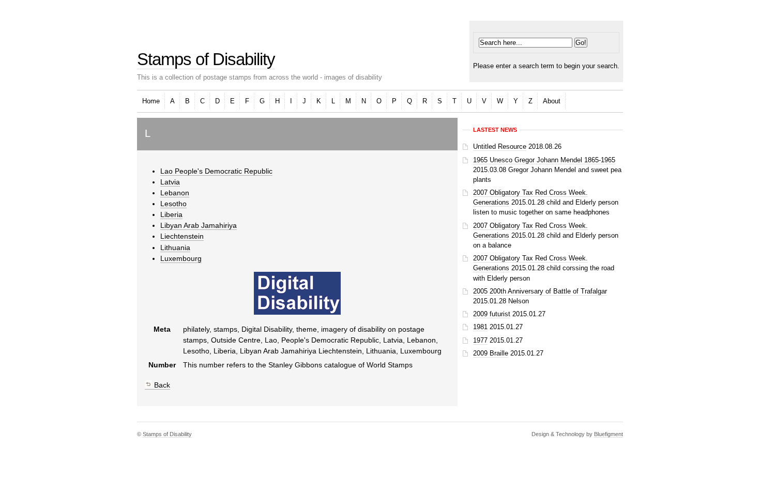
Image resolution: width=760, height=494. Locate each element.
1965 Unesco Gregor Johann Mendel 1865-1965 (544, 160)
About (551, 101)
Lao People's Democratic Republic (216, 171)
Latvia (170, 182)
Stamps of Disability (206, 59)
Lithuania (175, 247)
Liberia (171, 214)
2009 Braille (490, 353)
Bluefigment (608, 434)
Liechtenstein (182, 236)
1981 (480, 327)
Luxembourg (181, 258)
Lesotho (173, 203)
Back (161, 385)
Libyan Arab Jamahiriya (198, 225)
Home (151, 101)
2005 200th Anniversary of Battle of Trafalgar (540, 291)
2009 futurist (491, 314)
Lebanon (174, 193)
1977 (480, 340)
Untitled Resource (499, 146)
